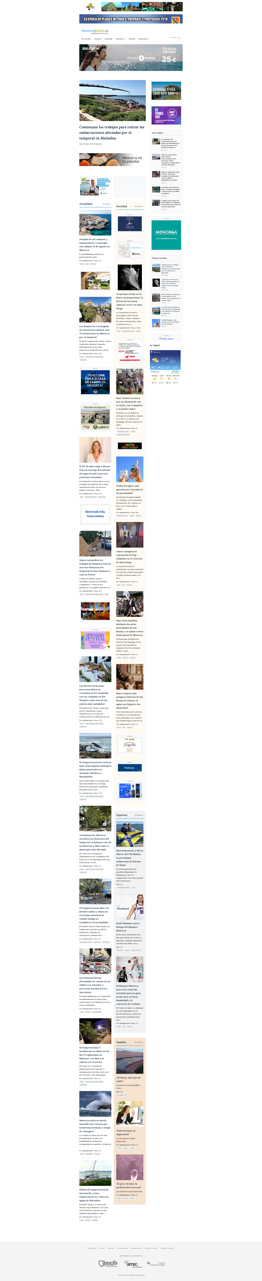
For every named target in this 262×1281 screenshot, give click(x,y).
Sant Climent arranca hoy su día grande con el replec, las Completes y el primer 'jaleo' (171, 297)
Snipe (133, 887)
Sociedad (108, 39)
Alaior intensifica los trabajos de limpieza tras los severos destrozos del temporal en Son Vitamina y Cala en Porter (95, 567)
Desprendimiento (96, 1012)
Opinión (132, 39)
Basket (119, 1026)
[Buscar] (179, 39)
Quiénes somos (92, 1248)
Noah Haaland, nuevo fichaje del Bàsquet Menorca (128, 927)
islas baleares (89, 1154)
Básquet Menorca (136, 950)
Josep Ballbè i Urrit (122, 1095)
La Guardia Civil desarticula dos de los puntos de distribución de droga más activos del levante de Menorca (170, 143)
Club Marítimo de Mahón (123, 887)
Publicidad (111, 1248)
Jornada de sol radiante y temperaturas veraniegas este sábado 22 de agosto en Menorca (170, 310)
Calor (87, 264)
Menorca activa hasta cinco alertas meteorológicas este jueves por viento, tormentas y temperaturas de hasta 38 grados (170, 160)
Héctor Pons (102, 497)
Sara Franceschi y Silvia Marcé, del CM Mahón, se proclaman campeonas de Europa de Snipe (129, 857)
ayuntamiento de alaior (128, 331)
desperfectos (97, 942)
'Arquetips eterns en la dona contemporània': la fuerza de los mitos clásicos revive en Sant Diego (129, 301)
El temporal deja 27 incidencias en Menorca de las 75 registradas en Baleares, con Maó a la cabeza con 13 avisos (94, 1054)
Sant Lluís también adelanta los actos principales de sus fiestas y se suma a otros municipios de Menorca (129, 627)
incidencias (83, 359)
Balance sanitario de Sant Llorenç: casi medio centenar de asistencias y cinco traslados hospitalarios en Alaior (170, 176)
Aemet (81, 264)
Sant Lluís (132, 657)
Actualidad (86, 39)
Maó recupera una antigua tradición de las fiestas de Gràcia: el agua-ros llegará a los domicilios (129, 700)
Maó (124, 727)
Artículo (119, 1148)
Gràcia (119, 727)
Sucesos (97, 39)
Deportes (120, 39)
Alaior (106, 594)
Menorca (93, 264)
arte (123, 585)
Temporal (95, 1220)
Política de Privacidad (151, 1248)
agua (81, 497)
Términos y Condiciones (167, 1248)
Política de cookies (136, 1248)
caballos (133, 431)
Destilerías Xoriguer (122, 515)
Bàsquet (127, 950)
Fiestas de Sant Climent (123, 434)
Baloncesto (120, 950)
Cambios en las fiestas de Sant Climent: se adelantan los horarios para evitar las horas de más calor (170, 204)
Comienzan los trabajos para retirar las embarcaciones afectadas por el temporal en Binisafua (111, 132)
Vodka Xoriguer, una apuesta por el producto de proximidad (129, 489)
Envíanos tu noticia (122, 1248)
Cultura (139, 331)
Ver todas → (107, 204)
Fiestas (119, 657)
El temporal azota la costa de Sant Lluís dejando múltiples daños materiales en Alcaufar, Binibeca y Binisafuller (95, 769)
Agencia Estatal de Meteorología (94, 357)
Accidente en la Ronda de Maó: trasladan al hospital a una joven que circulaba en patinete (170, 190)
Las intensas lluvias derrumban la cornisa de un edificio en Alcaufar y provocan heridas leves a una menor (94, 985)
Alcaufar (88, 1012)
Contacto (102, 1248)
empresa (132, 515)
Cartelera (143, 39)
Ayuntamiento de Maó (90, 497)
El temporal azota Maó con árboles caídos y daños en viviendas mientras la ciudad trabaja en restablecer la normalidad (94, 915)
